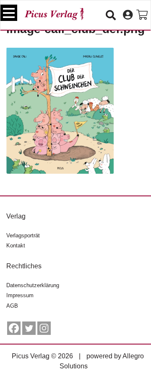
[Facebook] (14, 328)
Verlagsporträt (23, 235)
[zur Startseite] (54, 14)
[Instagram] (44, 328)
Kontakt (15, 245)
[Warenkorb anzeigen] (142, 15)
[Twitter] (29, 328)
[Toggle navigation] (8, 13)
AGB (12, 306)
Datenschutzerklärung (32, 285)
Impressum (20, 295)
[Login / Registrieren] (127, 15)
